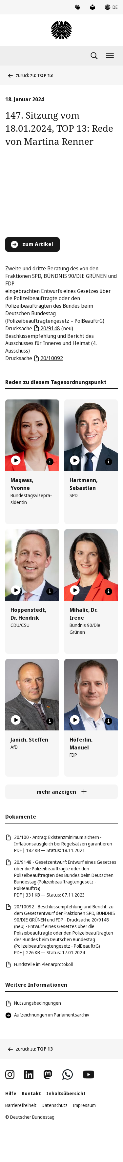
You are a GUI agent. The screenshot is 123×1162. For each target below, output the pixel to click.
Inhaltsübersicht (66, 1093)
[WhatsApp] (67, 1074)
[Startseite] (61, 30)
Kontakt (31, 1093)
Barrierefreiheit (20, 1105)
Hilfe (10, 1093)
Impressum (84, 1105)
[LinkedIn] (28, 1074)
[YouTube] (88, 1074)
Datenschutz (55, 1105)
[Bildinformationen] (50, 462)
